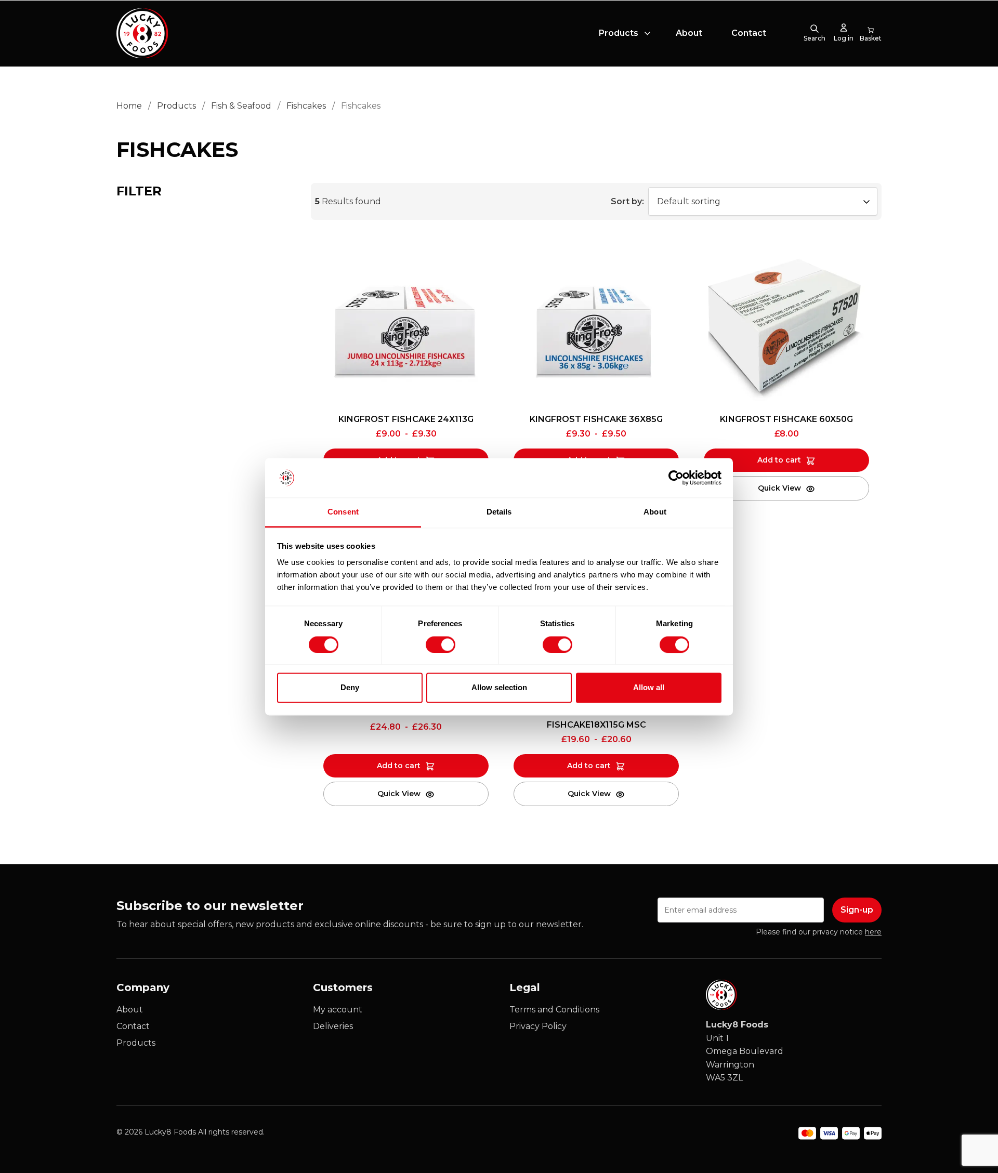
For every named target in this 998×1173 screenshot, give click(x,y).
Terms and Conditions (554, 1009)
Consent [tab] (343, 512)
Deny (349, 687)
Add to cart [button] (779, 460)
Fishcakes (306, 106)
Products (618, 33)
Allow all (648, 687)
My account (337, 1009)
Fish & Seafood (241, 106)
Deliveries (333, 1026)
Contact (748, 33)
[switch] (432, 642)
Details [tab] (499, 512)
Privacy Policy (538, 1026)
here (873, 932)
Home (129, 106)
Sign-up (857, 910)
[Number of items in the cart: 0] (871, 33)
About (689, 33)
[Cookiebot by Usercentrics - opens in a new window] (676, 477)
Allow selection (499, 687)
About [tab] (655, 512)
